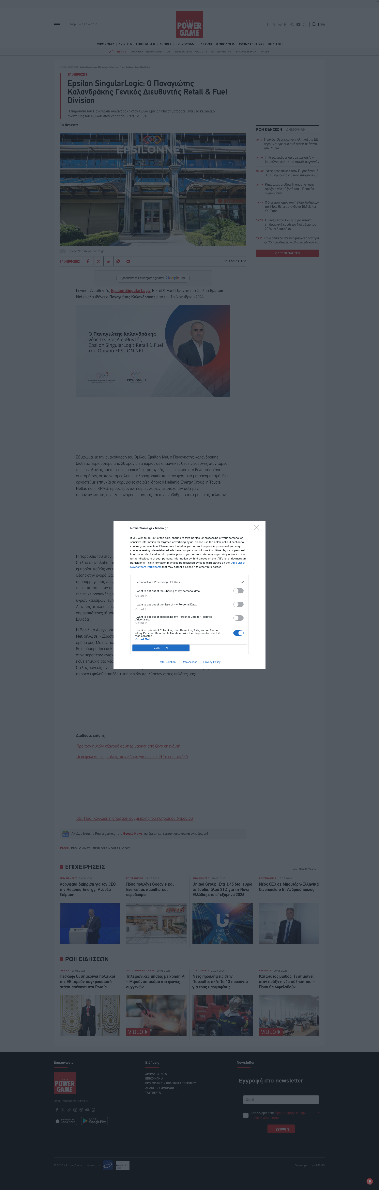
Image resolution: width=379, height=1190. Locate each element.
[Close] (258, 528)
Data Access (189, 661)
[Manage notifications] (370, 1181)
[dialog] (189, 595)
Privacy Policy (211, 661)
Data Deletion (167, 661)
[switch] (238, 590)
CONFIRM (161, 647)
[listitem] (189, 582)
